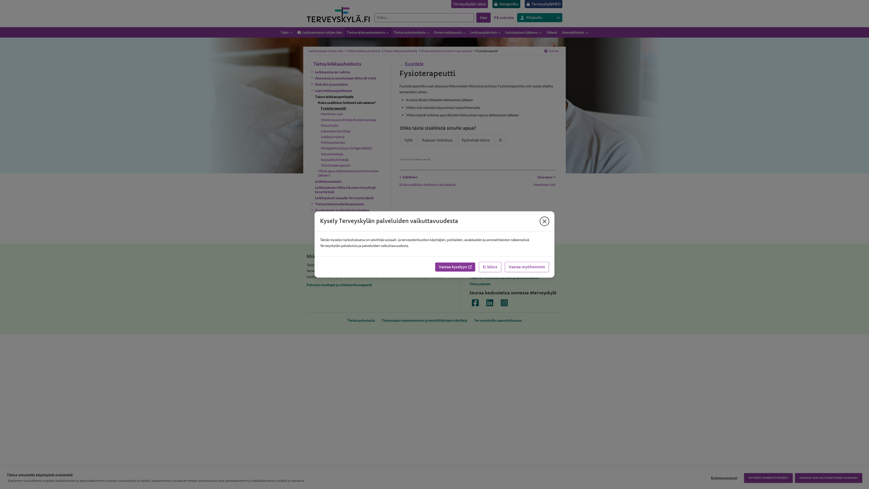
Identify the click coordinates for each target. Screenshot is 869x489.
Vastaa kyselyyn (453, 267)
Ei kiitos (490, 267)
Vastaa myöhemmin (527, 267)
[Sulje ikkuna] (544, 221)
